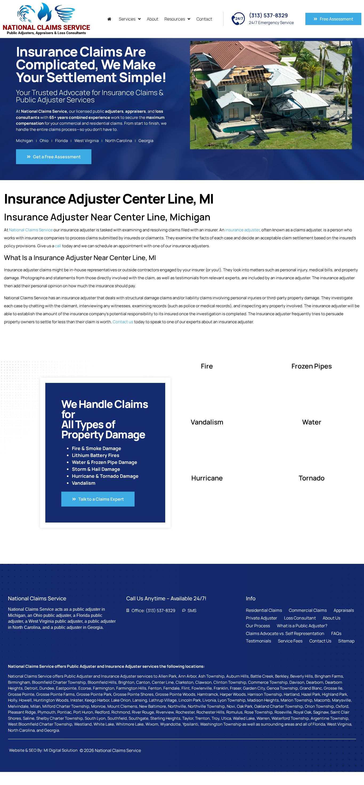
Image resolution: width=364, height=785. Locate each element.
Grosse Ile (333, 688)
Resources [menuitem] (174, 19)
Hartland (292, 694)
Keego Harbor (97, 700)
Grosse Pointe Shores (133, 694)
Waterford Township (290, 718)
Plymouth (46, 712)
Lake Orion (121, 700)
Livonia (209, 700)
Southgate (138, 718)
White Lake (104, 724)
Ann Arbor (187, 676)
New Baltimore (152, 706)
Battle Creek (261, 676)
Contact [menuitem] (204, 19)
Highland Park (334, 694)
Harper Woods (233, 694)
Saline (28, 718)
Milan (35, 706)
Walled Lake (244, 718)
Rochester (185, 712)
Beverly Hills (301, 676)
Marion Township (296, 700)
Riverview (165, 712)
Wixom (151, 724)
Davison (296, 682)
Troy (215, 718)
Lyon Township (231, 700)
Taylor (187, 718)
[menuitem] (110, 19)
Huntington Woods (51, 700)
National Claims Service (31, 230)
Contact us (123, 322)
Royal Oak (302, 712)
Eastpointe (66, 688)
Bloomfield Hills (102, 682)
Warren (263, 718)
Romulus (234, 712)
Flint (185, 688)
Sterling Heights (165, 718)
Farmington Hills (131, 688)
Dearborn (314, 682)
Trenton (202, 718)
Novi (231, 706)
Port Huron (83, 712)
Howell (25, 700)
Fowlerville (202, 688)
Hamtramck (207, 694)
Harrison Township (265, 694)
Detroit (31, 688)
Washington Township (220, 724)
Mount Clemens (122, 706)
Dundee (46, 688)
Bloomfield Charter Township (59, 682)
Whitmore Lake (130, 724)
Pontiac (64, 712)
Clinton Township (229, 682)
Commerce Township (268, 682)
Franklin (221, 688)
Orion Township (319, 706)
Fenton (154, 688)
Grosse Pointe (21, 694)
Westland (83, 724)
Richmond (120, 712)
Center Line (163, 682)
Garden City (254, 688)
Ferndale (171, 688)
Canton (143, 682)
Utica (226, 718)
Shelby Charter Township (59, 718)
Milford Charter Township (65, 706)
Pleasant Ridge (22, 712)
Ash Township (211, 676)
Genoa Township (282, 688)
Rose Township (258, 712)
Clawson (203, 682)
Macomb (322, 700)
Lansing (139, 700)
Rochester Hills (210, 712)
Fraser (235, 688)
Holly (12, 700)
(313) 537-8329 (268, 15)
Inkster (76, 700)
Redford (102, 712)
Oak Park (244, 706)
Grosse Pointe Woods (175, 694)
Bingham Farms (329, 676)
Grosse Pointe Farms (55, 694)
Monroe (98, 706)
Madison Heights (263, 700)
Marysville (341, 700)
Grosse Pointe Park (93, 694)
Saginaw (321, 712)
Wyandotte (170, 724)
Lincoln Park (190, 700)
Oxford (342, 706)
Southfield (117, 718)
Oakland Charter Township (278, 706)
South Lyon (95, 718)
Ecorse (84, 688)
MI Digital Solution (61, 750)
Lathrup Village (163, 700)
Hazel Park (310, 694)
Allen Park (167, 676)
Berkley (281, 676)
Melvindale (18, 706)
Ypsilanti (190, 724)
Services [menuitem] (127, 19)
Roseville (283, 712)
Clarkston (184, 682)
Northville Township (206, 706)
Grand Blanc (311, 688)
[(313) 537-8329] (238, 18)
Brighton (126, 682)
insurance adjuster (242, 230)
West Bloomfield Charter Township (40, 724)
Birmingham (19, 682)
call (58, 246)
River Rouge (143, 712)
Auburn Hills (237, 676)
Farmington (103, 688)
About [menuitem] (152, 19)
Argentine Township (329, 718)
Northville (177, 706)
